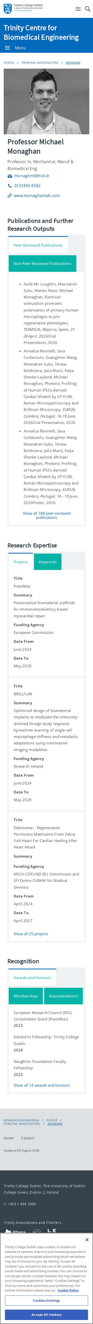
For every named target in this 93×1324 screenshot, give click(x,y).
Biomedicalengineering (21, 1120)
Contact (27, 1138)
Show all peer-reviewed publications (46, 515)
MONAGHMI (73, 62)
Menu (20, 48)
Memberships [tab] (26, 996)
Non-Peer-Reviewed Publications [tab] (42, 263)
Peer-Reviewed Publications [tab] (38, 245)
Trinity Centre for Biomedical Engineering (41, 32)
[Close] (87, 1239)
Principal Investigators (40, 62)
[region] (46, 1278)
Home (9, 1138)
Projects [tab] (21, 561)
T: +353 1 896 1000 (20, 1204)
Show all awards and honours (42, 1085)
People (9, 62)
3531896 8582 (24, 185)
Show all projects (31, 933)
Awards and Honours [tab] (32, 977)
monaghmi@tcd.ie (28, 175)
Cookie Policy (68, 1290)
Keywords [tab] (47, 561)
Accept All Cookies (46, 1314)
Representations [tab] (63, 996)
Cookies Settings (46, 1300)
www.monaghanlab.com (37, 195)
